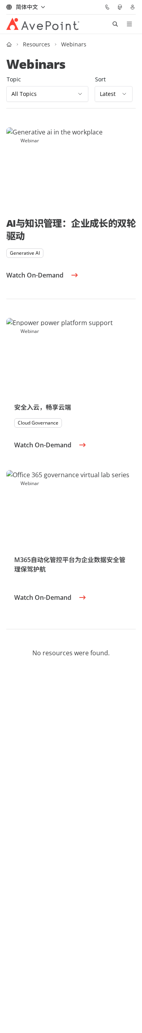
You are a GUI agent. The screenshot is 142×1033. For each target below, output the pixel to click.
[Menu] (129, 24)
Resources (36, 44)
